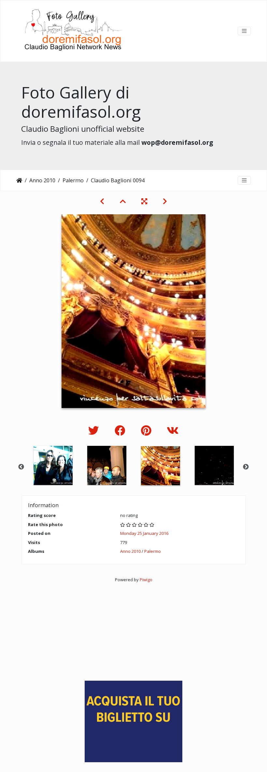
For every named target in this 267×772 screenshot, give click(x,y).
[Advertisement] (133, 628)
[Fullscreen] (144, 201)
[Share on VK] (172, 430)
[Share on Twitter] (95, 430)
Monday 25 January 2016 (144, 533)
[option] (53, 465)
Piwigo (146, 580)
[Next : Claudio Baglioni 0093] (165, 201)
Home (19, 180)
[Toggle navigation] (244, 31)
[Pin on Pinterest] (147, 430)
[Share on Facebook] (121, 430)
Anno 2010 (42, 180)
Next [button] (246, 467)
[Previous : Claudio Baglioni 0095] (102, 201)
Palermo (73, 180)
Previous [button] (21, 467)
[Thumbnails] (123, 201)
